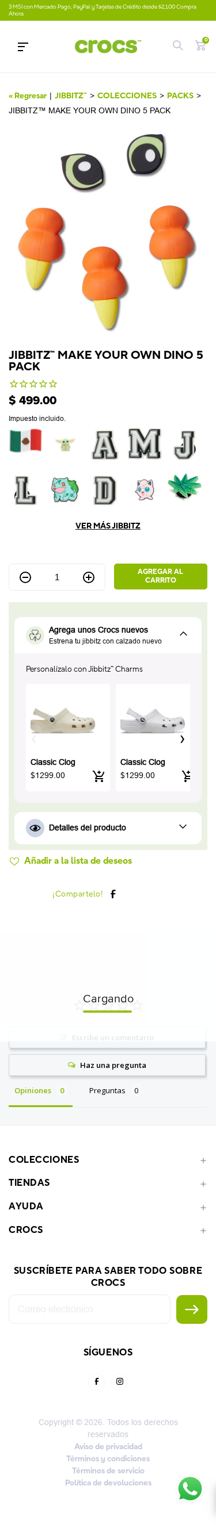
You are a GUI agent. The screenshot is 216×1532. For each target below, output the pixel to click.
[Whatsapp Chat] (190, 1488)
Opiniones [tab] (32, 1090)
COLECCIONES (127, 96)
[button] (182, 737)
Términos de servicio (108, 1471)
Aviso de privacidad (108, 1447)
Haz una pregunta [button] (113, 1065)
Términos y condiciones (108, 1459)
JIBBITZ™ (71, 96)
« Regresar (28, 96)
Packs (180, 96)
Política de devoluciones (108, 1483)
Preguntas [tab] (107, 1090)
